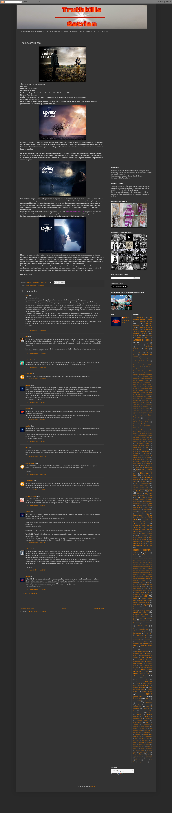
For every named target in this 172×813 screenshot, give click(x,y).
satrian (28, 385)
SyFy (146, 722)
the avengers (143, 728)
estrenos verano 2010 (140, 487)
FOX (150, 491)
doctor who (139, 467)
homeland (147, 509)
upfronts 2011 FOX (146, 748)
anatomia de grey (144, 343)
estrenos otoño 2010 (140, 485)
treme (148, 738)
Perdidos (145, 606)
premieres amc (137, 618)
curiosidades (137, 459)
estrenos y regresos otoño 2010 (142, 489)
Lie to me (147, 553)
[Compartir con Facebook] (62, 282)
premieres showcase (146, 649)
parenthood (136, 606)
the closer (147, 730)
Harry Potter (136, 501)
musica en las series (141, 594)
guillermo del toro (145, 499)
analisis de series (142, 340)
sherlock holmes (147, 701)
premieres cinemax (147, 624)
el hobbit (144, 475)
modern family (139, 592)
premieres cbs (138, 622)
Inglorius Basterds (147, 533)
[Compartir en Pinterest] (64, 282)
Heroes (139, 505)
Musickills (136, 596)
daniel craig (145, 461)
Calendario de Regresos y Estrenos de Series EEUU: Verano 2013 (142, 429)
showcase (139, 703)
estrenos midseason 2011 (142, 483)
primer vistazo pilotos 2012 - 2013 (142, 675)
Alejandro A (29, 481)
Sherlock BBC (137, 701)
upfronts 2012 (139, 750)
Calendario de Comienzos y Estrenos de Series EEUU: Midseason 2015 (142, 365)
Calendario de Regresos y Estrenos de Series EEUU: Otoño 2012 (142, 420)
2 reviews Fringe (144, 321)
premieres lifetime (142, 641)
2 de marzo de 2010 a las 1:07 (35, 490)
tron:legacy (136, 740)
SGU (147, 699)
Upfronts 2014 (144, 752)
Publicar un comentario (30, 593)
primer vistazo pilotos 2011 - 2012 (142, 670)
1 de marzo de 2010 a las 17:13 (36, 367)
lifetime (135, 554)
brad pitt (147, 352)
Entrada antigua (98, 608)
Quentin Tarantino (147, 677)
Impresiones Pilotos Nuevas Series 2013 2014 (142, 517)
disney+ (150, 465)
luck (148, 582)
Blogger (92, 786)
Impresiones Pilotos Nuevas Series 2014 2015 (142, 521)
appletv (135, 345)
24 (138, 323)
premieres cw (142, 626)
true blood (145, 740)
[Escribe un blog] (57, 282)
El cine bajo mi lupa (31, 285)
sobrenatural (137, 707)
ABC (140, 335)
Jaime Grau (29, 360)
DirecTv (143, 465)
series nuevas (147, 691)
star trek (141, 712)
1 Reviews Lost (139, 317)
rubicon (138, 683)
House (135, 511)
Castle (135, 449)
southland (146, 708)
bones (141, 352)
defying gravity (148, 463)
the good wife (137, 732)
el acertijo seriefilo (146, 469)
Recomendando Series (142, 679)
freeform (139, 493)
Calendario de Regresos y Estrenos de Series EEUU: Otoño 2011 (142, 416)
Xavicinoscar (30, 463)
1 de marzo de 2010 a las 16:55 (36, 330)
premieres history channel (141, 637)
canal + (150, 441)
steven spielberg (137, 718)
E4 (137, 469)
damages (136, 461)
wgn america (139, 758)
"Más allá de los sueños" (75, 212)
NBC (145, 596)
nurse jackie (136, 604)
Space (135, 710)
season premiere (139, 687)
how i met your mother (145, 511)
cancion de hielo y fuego (141, 445)
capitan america (137, 447)
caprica (147, 447)
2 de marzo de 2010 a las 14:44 (36, 589)
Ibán (27, 447)
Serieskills (137, 699)
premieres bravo (144, 620)
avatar (142, 345)
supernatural (137, 722)
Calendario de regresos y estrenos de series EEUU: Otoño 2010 (142, 412)
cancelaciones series (142, 443)
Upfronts (141, 742)
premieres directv (138, 628)
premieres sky (137, 653)
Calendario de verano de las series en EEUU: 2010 (142, 433)
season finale (143, 685)
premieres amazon (140, 616)
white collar (148, 758)
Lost (142, 582)
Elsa (27, 295)
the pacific (138, 734)
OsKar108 (29, 549)
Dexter (137, 465)
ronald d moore (137, 681)
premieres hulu (137, 639)
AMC (146, 337)
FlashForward (139, 491)
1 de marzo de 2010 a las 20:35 (36, 420)
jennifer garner (142, 537)
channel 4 (136, 451)
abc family (149, 335)
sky (139, 705)
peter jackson (41, 285)
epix (150, 481)
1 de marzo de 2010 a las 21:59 (36, 457)
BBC (146, 349)
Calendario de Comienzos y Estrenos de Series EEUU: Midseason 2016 (142, 368)
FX (138, 497)
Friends (142, 495)
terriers (135, 728)
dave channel (137, 463)
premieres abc (139, 612)
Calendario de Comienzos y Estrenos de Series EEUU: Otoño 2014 (142, 374)
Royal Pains (148, 681)
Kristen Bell (144, 541)
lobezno (135, 582)
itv (136, 535)
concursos (147, 457)
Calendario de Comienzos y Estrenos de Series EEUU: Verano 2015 (142, 384)
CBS (146, 449)
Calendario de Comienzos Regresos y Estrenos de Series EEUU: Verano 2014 (142, 359)
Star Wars (149, 712)
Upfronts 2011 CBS (139, 746)
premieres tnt (142, 659)
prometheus (136, 677)
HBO (150, 503)
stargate (139, 714)
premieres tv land (138, 661)
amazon (138, 337)
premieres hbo (142, 635)
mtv (148, 592)
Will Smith (138, 760)
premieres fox (143, 630)
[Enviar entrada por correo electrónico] (51, 282)
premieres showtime (142, 652)
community (136, 455)
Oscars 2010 (146, 604)
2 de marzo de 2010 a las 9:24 (35, 543)
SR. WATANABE (31, 496)
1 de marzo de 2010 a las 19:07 (36, 379)
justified (144, 539)
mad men (142, 584)
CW (147, 459)
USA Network (138, 754)
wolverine (145, 760)
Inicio (64, 608)
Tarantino (135, 724)
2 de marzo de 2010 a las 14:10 (36, 570)
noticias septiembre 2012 (141, 602)
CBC (140, 449)
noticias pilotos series (144, 600)
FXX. (144, 497)
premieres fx (137, 634)
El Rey (145, 479)
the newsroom (148, 732)
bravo (134, 354)
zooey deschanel (142, 762)
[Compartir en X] (59, 282)
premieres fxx (148, 634)
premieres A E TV (145, 610)
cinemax (135, 453)
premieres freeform (140, 632)
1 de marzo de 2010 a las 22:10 (36, 474)
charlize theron (145, 451)
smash (147, 705)
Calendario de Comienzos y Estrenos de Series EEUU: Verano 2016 (142, 388)
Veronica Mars (137, 756)
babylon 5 (149, 345)
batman (139, 347)
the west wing (148, 736)
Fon (27, 336)
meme (145, 588)
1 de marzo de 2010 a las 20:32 (36, 402)
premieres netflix (146, 646)
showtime (149, 703)
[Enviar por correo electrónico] (55, 282)
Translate (127, 774)
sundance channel (142, 720)
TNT (141, 738)
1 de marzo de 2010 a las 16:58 (36, 353)
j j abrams (143, 535)
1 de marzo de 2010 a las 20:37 (36, 441)
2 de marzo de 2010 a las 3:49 (35, 505)
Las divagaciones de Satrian (142, 544)
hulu (138, 513)
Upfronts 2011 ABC (144, 744)
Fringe (149, 495)
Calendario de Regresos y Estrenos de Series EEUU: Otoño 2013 (142, 425)
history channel (137, 509)
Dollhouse (148, 467)
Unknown (29, 373)
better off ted (137, 350)
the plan (145, 734)
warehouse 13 (148, 756)
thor (136, 738)
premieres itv (148, 639)
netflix (135, 598)
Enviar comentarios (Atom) (37, 611)
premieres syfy (147, 657)
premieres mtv (137, 643)
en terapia (143, 481)
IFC (147, 513)
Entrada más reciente (27, 608)
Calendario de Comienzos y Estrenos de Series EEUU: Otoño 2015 (142, 378)
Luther (135, 584)
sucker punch (148, 718)
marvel (144, 586)
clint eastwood (145, 453)
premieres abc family (140, 614)
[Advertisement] (62, 600)
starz (146, 716)
